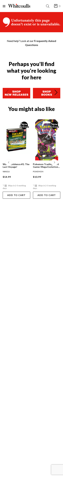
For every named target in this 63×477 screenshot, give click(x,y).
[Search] (48, 6)
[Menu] (5, 6)
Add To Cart (16, 195)
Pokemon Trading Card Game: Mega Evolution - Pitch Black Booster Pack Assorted (46, 165)
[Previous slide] (7, 93)
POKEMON (38, 171)
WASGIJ (6, 171)
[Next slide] (56, 93)
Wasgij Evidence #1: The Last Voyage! (16, 165)
